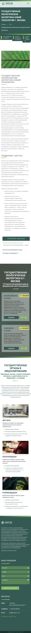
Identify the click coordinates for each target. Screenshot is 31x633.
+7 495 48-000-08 (14, 609)
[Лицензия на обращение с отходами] (15, 483)
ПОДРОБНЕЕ (11, 317)
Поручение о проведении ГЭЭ (10, 253)
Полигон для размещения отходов (12, 249)
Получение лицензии (16, 238)
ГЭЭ (10, 24)
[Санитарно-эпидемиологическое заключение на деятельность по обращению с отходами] (15, 447)
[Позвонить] (25, 317)
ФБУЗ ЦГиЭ (6, 420)
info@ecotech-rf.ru (14, 612)
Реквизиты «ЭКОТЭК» (8, 616)
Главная (3, 24)
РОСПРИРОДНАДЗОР (9, 493)
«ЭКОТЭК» (21, 632)
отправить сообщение (10, 588)
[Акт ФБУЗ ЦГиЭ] (15, 411)
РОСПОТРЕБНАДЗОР (9, 457)
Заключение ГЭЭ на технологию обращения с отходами (15, 245)
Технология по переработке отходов (12, 243)
